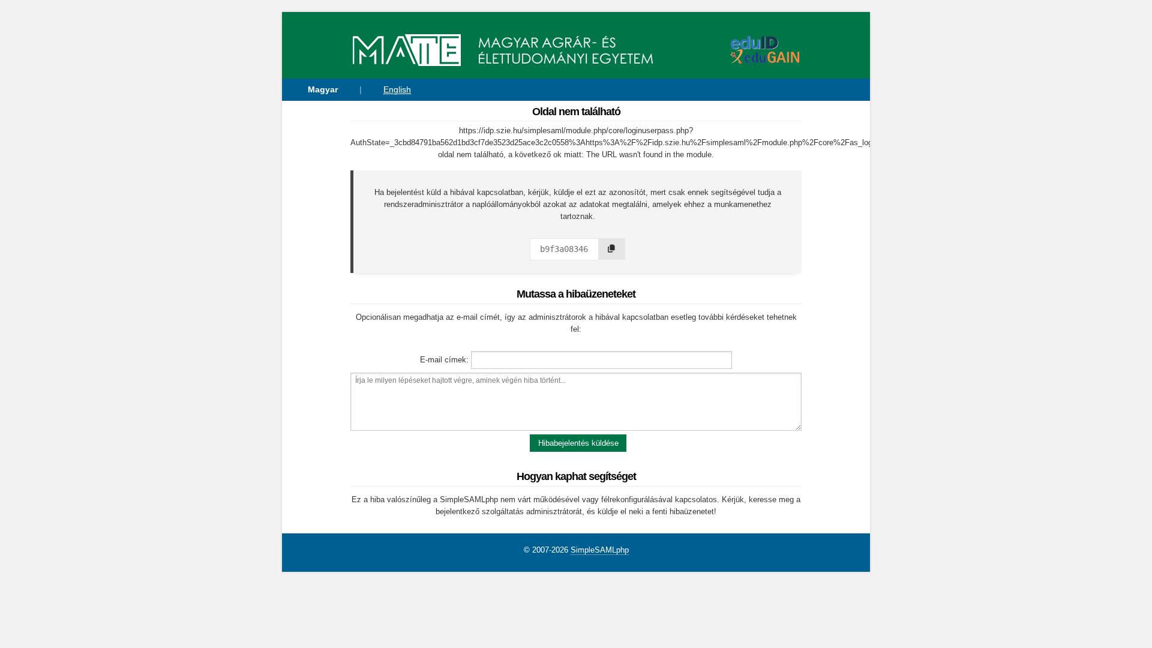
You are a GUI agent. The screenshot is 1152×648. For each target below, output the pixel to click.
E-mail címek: (444, 359)
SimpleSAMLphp (600, 549)
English (397, 89)
